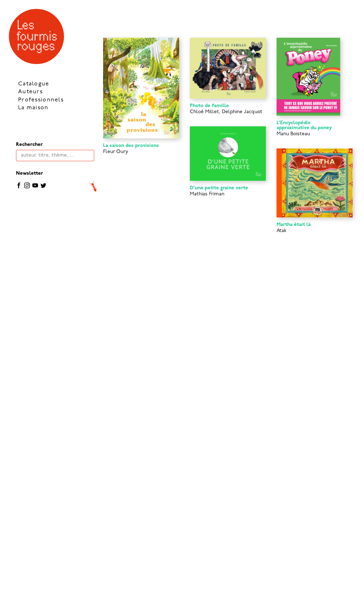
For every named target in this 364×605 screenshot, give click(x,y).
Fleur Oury (115, 151)
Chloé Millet (204, 112)
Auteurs (30, 92)
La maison (33, 108)
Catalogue (33, 84)
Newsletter (29, 173)
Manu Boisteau (293, 134)
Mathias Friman (207, 194)
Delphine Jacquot (242, 112)
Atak (282, 230)
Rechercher (29, 144)
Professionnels (41, 100)
